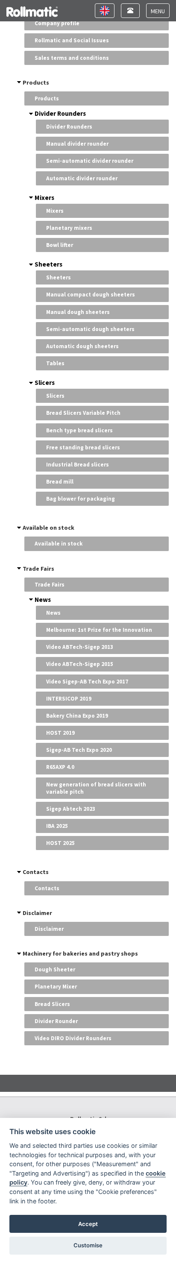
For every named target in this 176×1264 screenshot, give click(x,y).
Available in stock (58, 543)
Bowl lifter (59, 245)
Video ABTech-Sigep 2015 (79, 664)
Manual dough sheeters (78, 312)
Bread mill (59, 481)
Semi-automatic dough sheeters (90, 329)
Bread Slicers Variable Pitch (83, 412)
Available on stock (48, 527)
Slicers (45, 382)
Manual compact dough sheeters (90, 294)
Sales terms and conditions (72, 58)
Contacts (36, 872)
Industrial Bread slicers (77, 464)
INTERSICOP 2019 (68, 698)
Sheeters (48, 264)
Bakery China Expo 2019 (77, 715)
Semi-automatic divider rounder (89, 160)
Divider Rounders (60, 113)
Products (36, 82)
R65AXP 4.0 (60, 767)
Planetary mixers (69, 228)
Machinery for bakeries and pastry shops (80, 953)
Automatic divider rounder (81, 178)
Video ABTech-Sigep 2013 (79, 647)
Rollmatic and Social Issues (72, 40)
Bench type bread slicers (79, 430)
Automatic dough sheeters (82, 346)
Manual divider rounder (77, 143)
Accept (88, 1223)
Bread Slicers (52, 1004)
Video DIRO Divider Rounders (73, 1038)
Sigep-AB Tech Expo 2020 (79, 750)
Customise (88, 1245)
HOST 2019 (60, 732)
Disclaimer (37, 913)
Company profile (57, 23)
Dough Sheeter (55, 969)
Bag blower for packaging (80, 498)
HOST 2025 (60, 843)
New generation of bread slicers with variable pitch (96, 788)
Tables (55, 363)
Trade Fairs (38, 568)
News (43, 599)
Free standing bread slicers (83, 447)
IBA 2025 (57, 826)
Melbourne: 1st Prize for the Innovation (99, 629)
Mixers (44, 198)
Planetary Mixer (56, 986)
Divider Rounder (56, 1021)
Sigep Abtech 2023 (70, 808)
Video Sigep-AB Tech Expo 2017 (87, 681)
